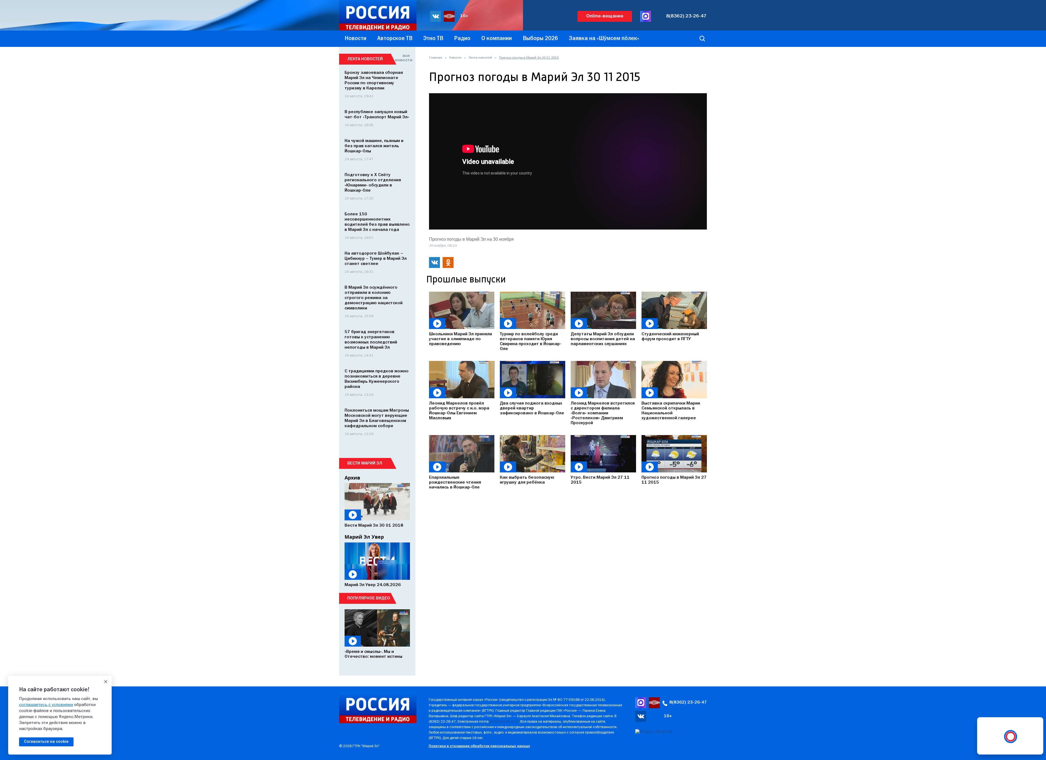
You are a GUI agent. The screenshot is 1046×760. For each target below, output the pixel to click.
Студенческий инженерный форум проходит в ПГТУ (670, 336)
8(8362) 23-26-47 (686, 16)
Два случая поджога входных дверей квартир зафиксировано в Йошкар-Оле (532, 408)
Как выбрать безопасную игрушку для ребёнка (527, 480)
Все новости (402, 58)
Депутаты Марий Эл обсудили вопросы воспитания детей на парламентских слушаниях (603, 339)
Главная (435, 57)
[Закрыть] (105, 681)
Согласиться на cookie (46, 741)
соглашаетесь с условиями (46, 705)
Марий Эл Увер (364, 536)
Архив (352, 477)
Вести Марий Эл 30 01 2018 (374, 525)
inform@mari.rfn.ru (504, 721)
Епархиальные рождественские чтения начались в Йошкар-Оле (455, 482)
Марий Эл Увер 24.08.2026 (373, 585)
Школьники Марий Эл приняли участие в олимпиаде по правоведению (460, 339)
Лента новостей (480, 57)
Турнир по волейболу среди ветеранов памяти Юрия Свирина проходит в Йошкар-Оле (530, 341)
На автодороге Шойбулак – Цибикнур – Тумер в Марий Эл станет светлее (376, 259)
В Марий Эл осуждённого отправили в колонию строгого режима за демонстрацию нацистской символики (374, 298)
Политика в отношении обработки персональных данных (479, 746)
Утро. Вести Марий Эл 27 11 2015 (600, 480)
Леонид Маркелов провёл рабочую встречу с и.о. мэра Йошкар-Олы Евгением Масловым (459, 411)
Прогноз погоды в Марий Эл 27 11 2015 (674, 480)
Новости (455, 57)
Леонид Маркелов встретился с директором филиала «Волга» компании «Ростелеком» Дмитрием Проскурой (603, 413)
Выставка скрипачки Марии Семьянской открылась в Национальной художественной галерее (670, 411)
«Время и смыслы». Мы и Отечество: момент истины (373, 654)
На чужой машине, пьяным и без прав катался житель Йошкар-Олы (374, 146)
